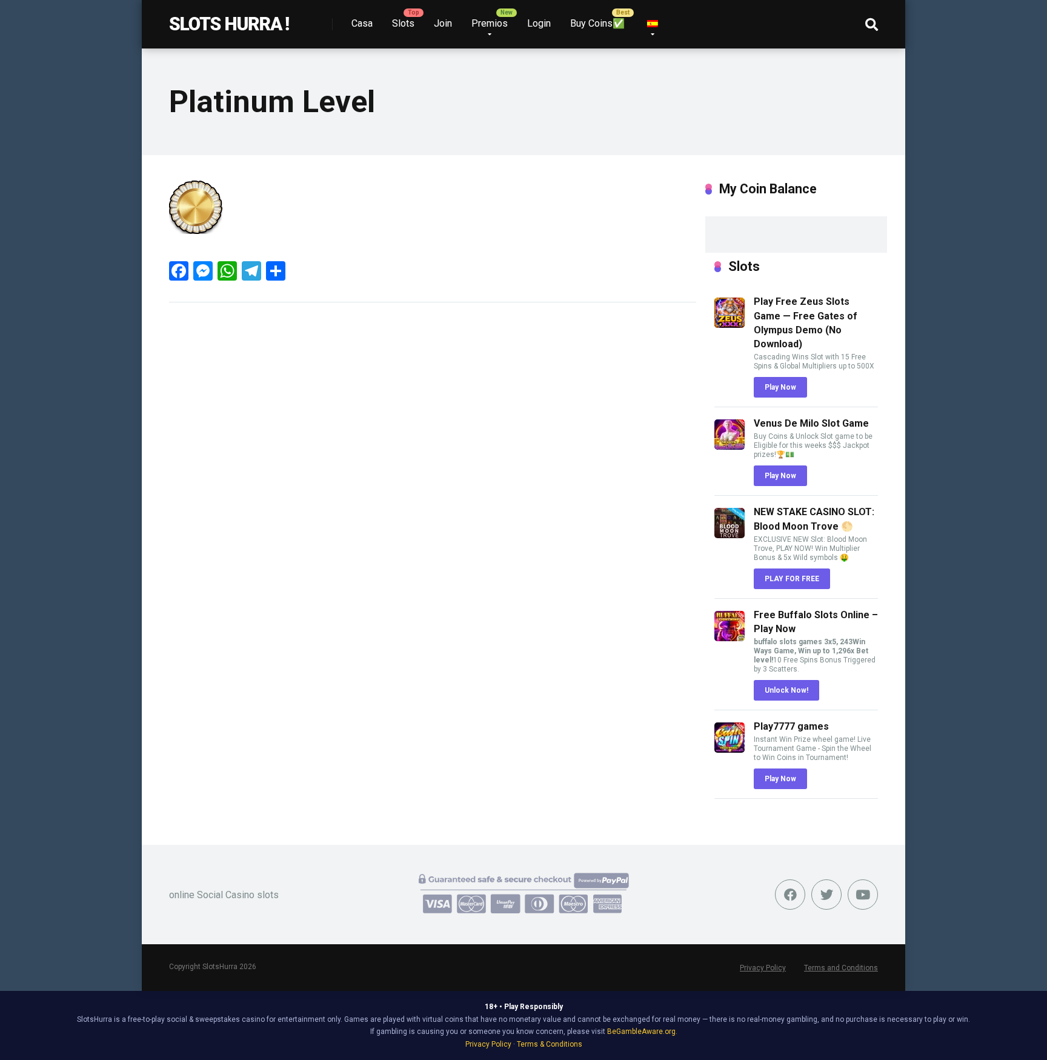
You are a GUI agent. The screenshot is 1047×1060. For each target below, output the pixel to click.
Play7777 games (791, 726)
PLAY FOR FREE (792, 579)
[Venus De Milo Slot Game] (729, 446)
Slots (403, 23)
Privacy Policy (763, 968)
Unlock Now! (786, 690)
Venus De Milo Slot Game (811, 423)
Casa (362, 23)
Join (443, 23)
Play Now (780, 387)
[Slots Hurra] (229, 19)
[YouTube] (863, 894)
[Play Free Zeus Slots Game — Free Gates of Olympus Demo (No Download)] (729, 324)
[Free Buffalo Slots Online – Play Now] (729, 638)
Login (539, 23)
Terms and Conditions (841, 968)
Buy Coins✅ (597, 23)
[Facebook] (790, 894)
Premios (489, 23)
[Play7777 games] (729, 749)
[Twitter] (826, 894)
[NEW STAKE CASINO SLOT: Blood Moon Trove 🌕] (729, 535)
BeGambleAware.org (641, 1031)
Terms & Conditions (549, 1044)
